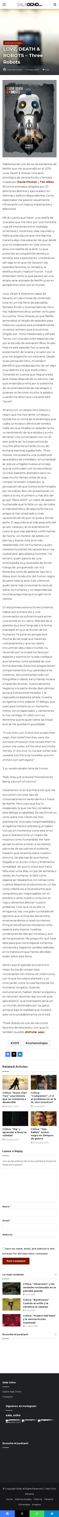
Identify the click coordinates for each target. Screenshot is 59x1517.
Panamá (48, 1499)
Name (6, 1206)
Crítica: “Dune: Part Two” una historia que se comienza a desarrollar (14, 1097)
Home (9, 1499)
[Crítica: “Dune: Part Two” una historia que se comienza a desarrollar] (15, 1082)
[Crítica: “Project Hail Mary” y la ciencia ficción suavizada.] (11, 1320)
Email (6, 1220)
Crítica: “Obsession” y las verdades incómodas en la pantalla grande (39, 1287)
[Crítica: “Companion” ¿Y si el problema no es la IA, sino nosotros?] (44, 1082)
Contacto (7, 1396)
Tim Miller (47, 182)
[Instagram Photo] (13, 1427)
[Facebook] (7, 1054)
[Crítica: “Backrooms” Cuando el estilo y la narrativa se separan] (11, 1304)
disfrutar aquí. (34, 1032)
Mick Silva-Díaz (15, 69)
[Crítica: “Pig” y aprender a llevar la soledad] (15, 1118)
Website (7, 1234)
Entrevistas (24, 1504)
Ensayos (36, 1504)
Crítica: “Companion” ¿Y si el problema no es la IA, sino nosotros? (43, 1097)
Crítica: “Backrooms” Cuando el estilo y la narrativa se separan (36, 1303)
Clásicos (37, 1499)
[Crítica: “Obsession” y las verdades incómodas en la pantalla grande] (11, 1288)
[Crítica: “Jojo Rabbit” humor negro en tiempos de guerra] (44, 1118)
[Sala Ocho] (29, 4)
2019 (16, 1043)
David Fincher (27, 182)
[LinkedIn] (20, 1054)
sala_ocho (13, 1415)
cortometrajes (38, 1043)
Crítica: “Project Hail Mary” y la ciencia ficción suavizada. (39, 1319)
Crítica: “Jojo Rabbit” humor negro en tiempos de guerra (42, 1134)
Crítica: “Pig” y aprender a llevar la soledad (14, 1132)
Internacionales (13, 42)
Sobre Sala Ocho (11, 1391)
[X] (13, 1054)
